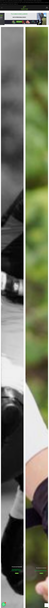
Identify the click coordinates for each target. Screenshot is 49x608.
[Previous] (2, 19)
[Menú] (1, 7)
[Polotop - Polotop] (24, 8)
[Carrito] (47, 8)
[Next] (46, 19)
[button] (4, 604)
